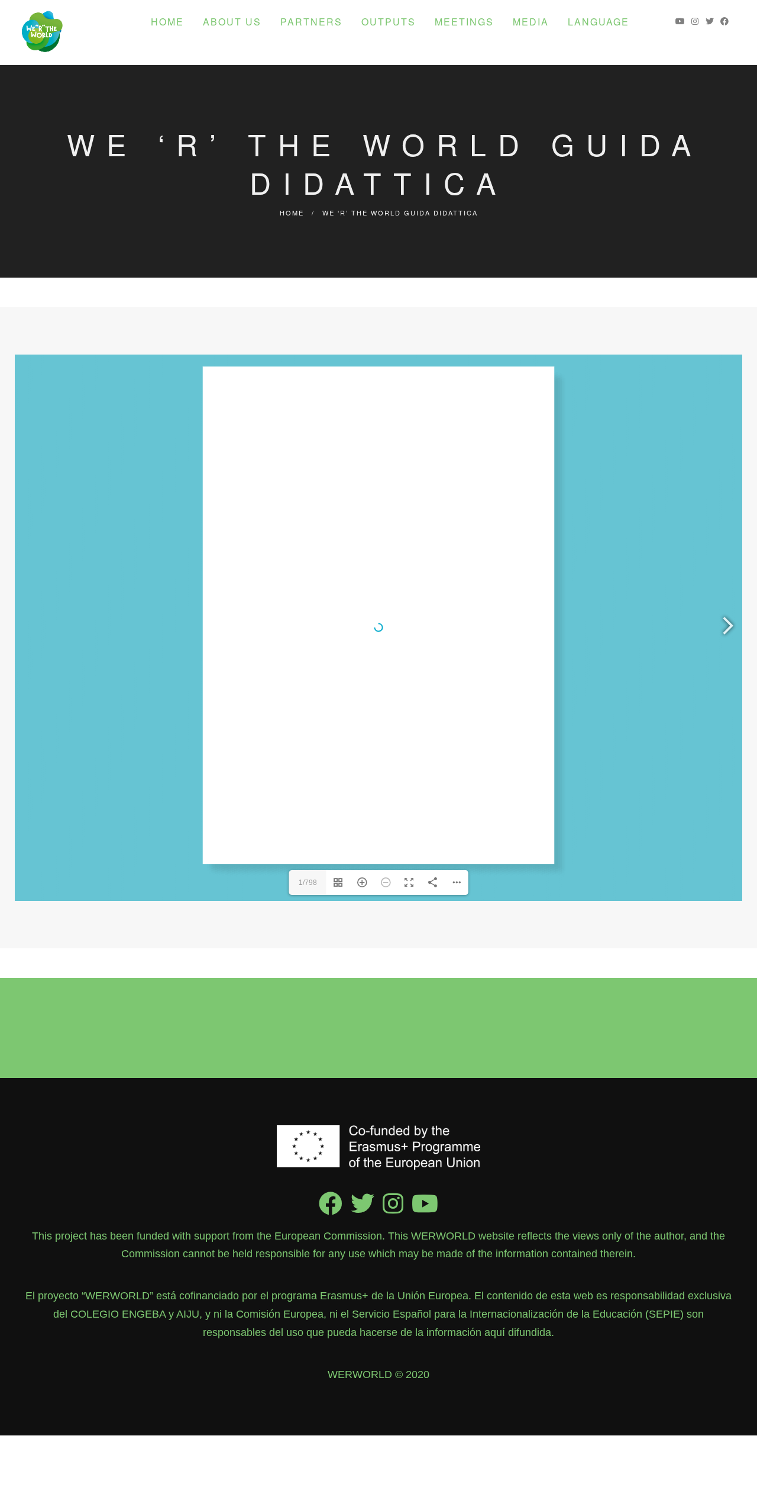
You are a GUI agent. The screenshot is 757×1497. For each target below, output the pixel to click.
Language (598, 21)
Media (531, 21)
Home (167, 21)
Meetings (464, 21)
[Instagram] (392, 1212)
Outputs (388, 21)
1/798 (308, 882)
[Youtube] (424, 1212)
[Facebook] (331, 1212)
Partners (311, 21)
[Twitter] (362, 1212)
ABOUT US (232, 21)
